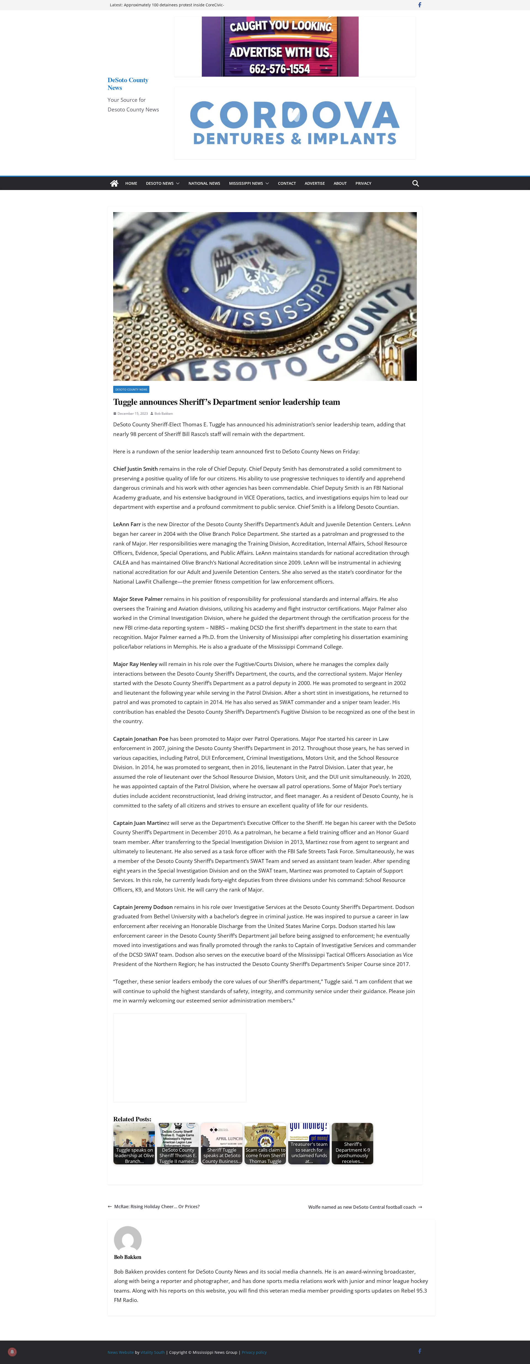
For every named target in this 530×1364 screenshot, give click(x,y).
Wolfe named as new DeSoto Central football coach (362, 1207)
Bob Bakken (164, 413)
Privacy (363, 183)
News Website (121, 1352)
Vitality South (153, 1352)
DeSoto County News (128, 83)
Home (131, 183)
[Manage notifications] (12, 1351)
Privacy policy (254, 1352)
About (340, 183)
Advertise (315, 183)
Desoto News (160, 183)
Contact (287, 183)
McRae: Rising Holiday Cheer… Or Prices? (157, 1206)
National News (204, 183)
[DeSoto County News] (114, 183)
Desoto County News (131, 389)
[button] (177, 183)
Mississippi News (246, 183)
